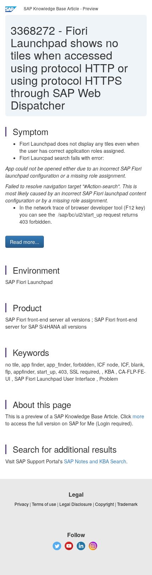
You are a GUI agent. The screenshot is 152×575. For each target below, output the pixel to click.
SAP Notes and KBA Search (95, 461)
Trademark (127, 504)
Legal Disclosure (75, 504)
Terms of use (44, 504)
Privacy (21, 504)
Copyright (104, 504)
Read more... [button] (24, 241)
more (138, 416)
